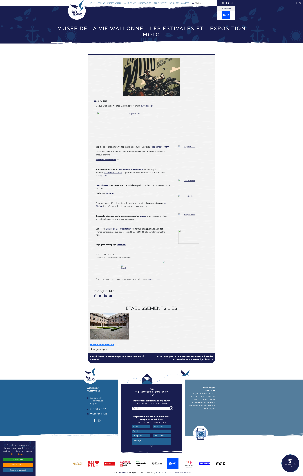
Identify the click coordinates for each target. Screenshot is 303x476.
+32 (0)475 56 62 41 (98, 409)
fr (223, 3)
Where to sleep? (114, 3)
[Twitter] (99, 296)
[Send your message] (151, 446)
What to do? (130, 3)
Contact (185, 3)
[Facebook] (124, 267)
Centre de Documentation (118, 229)
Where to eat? (144, 3)
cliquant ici (103, 175)
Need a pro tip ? (160, 3)
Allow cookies (18, 459)
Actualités (174, 3)
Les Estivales (102, 185)
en (227, 3)
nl (232, 3)
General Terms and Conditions (179, 473)
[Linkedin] (105, 296)
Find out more (17, 454)
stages (143, 216)
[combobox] (204, 3)
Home (92, 3)
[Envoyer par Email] (110, 296)
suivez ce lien (147, 106)
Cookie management (18, 470)
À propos (100, 3)
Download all (209, 389)
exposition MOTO (160, 147)
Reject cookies (17, 465)
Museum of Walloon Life (102, 344)
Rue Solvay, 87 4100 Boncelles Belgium (96, 401)
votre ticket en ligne (113, 172)
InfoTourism (123, 473)
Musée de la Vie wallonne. (131, 169)
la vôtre (110, 193)
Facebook (121, 245)
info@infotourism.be (98, 414)
